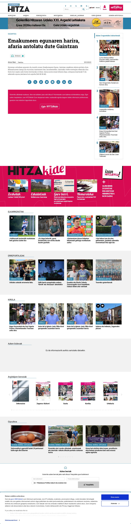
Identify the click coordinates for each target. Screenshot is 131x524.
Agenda (26, 15)
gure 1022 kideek (17, 499)
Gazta (65, 404)
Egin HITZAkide (49, 106)
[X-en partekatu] (35, 82)
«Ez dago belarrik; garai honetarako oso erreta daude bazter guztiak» (49, 240)
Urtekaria (110, 404)
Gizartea (12, 34)
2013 (85, 62)
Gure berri (107, 186)
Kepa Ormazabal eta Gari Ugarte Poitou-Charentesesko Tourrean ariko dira (108, 134)
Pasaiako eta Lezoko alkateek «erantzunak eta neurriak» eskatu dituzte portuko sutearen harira (65, 450)
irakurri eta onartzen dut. (52, 483)
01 (90, 62)
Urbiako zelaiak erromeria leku (21, 282)
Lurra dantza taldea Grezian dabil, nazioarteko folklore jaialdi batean (108, 59)
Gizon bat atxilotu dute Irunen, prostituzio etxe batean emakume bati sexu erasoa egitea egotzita (101, 450)
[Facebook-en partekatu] (29, 82)
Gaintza (20, 62)
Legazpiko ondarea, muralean (106, 110)
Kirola (102, 128)
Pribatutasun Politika (43, 483)
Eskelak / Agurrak (77, 15)
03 (88, 62)
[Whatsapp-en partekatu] (58, 82)
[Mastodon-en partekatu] (41, 82)
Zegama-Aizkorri (43, 404)
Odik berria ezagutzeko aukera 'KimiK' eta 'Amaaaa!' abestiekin (50, 283)
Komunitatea (41, 15)
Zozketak (107, 188)
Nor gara (107, 196)
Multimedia (58, 15)
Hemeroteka (108, 194)
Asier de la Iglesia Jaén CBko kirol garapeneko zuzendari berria (51, 327)
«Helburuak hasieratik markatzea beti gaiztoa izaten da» (22, 239)
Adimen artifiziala (116, 15)
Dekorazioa (20, 404)
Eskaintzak (108, 191)
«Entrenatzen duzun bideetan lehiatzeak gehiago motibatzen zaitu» (79, 240)
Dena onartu (115, 497)
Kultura (103, 54)
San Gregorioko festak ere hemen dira (108, 84)
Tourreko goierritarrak (104, 282)
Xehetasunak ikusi (11, 520)
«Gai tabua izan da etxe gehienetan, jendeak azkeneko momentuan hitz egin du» (107, 240)
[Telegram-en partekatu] (52, 82)
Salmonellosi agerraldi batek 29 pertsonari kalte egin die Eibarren (27, 449)
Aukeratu (114, 503)
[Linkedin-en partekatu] (64, 82)
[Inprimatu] (70, 82)
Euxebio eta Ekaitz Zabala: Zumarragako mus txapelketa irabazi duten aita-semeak (78, 284)
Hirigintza (104, 106)
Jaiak (102, 79)
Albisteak (12, 15)
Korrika (88, 404)
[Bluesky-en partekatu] (47, 82)
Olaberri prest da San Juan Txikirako (109, 155)
